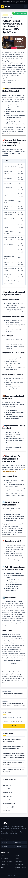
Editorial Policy (4, 864)
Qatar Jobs (5, 810)
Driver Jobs (5, 799)
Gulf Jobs (5, 789)
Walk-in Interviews (7, 803)
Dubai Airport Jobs (7, 807)
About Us (3, 855)
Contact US (18, 855)
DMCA (2, 867)
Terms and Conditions (6, 861)
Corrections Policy (19, 864)
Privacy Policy (4, 858)
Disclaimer (17, 858)
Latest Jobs (5, 792)
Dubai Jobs (5, 15)
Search (14, 726)
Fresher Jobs (6, 796)
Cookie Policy (18, 861)
